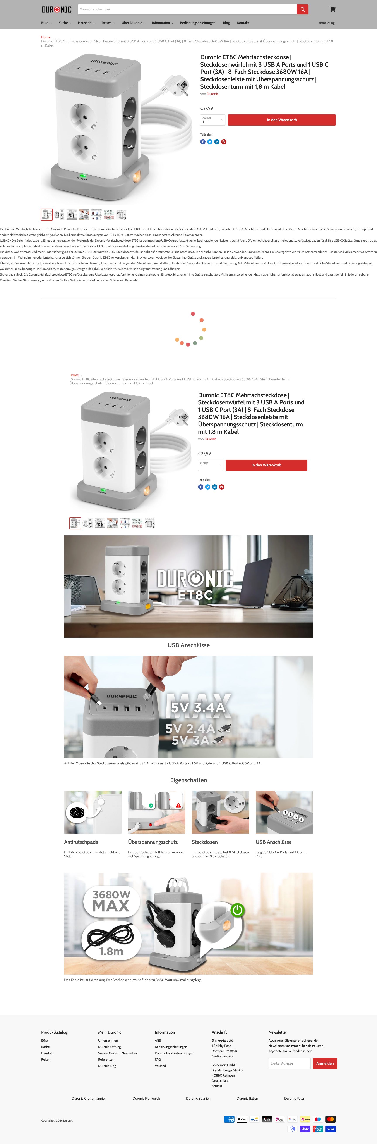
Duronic (212, 94)
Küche (63, 23)
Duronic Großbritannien (102, 1098)
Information (161, 23)
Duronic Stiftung (109, 1047)
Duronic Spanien (211, 1098)
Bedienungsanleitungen (198, 23)
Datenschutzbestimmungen (174, 1053)
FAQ (158, 1059)
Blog (226, 23)
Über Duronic (132, 23)
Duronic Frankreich (159, 1098)
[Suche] (302, 9)
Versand (160, 1066)
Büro (45, 23)
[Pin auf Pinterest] (223, 141)
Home (45, 37)
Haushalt (85, 23)
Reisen (107, 23)
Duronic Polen (294, 1098)
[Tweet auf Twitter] (209, 141)
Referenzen (106, 1059)
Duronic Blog (107, 1066)
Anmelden (325, 1063)
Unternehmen (108, 1040)
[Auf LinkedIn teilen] (216, 141)
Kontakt (243, 23)
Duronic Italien (260, 1098)
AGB (158, 1040)
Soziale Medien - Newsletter (117, 1053)
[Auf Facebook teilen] (203, 141)
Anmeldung (326, 23)
